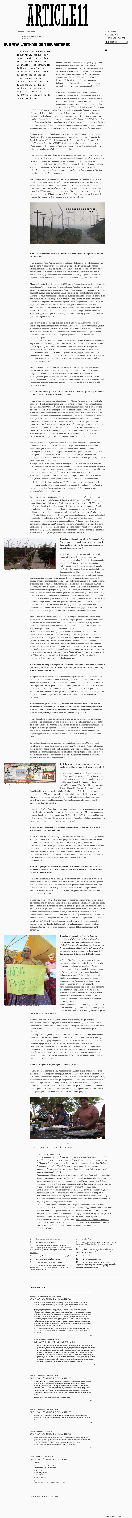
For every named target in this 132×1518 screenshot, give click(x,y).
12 (57, 645)
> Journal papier (115, 38)
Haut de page (110, 1516)
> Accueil (111, 31)
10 (95, 505)
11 (64, 517)
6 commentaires (26, 38)
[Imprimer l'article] (106, 52)
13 (64, 836)
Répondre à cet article (44, 1497)
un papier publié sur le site (46, 866)
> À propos (111, 35)
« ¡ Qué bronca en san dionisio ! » (47, 1247)
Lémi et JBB (37, 36)
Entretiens (24, 35)
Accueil (120, 1516)
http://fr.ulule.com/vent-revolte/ (83, 1204)
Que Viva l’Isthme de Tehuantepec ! (52, 1299)
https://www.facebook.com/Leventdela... (92, 1219)
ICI (49, 194)
